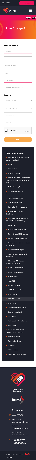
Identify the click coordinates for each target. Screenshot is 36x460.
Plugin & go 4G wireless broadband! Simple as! (15, 262)
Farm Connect (12, 325)
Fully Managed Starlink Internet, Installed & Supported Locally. (17, 219)
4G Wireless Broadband (15, 290)
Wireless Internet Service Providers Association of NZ (15, 331)
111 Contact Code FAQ (15, 198)
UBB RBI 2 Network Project (17, 308)
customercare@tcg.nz (20, 422)
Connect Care (12, 169)
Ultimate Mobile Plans (15, 203)
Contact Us (11, 345)
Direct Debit (12, 225)
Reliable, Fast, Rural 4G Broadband (14, 213)
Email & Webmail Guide (15, 272)
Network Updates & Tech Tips (17, 238)
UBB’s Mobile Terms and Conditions (15, 192)
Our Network (12, 316)
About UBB (11, 281)
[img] (26, 454)
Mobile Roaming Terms (15, 187)
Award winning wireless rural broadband (16, 255)
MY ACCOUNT (26, 3)
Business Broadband (15, 312)
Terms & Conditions (14, 341)
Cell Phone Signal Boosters (17, 354)
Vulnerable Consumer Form (17, 229)
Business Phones (14, 173)
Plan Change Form (14, 299)
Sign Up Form (12, 277)
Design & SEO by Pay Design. (21, 457)
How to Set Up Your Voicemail (17, 207)
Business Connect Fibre (16, 268)
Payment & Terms (14, 337)
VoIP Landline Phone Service (17, 321)
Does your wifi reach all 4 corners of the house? (18, 244)
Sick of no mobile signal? (16, 250)
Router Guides (12, 303)
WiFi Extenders (13, 350)
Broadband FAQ (13, 294)
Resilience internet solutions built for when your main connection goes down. (18, 180)
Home (10, 164)
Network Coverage (14, 285)
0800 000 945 (6, 3)
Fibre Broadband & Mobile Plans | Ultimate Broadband (18, 159)
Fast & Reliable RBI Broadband (18, 234)
